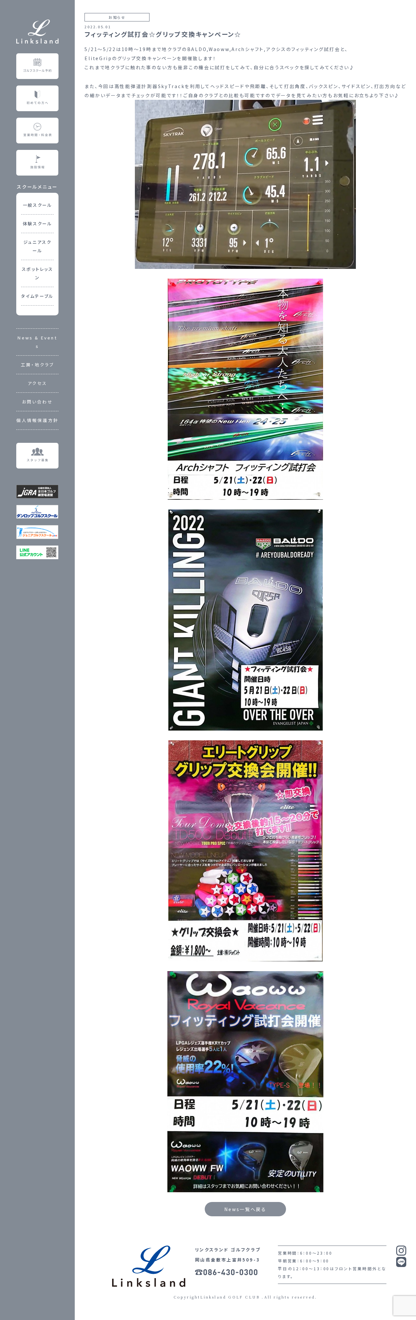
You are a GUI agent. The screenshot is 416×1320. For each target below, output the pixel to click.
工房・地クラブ (37, 365)
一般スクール (37, 205)
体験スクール (37, 223)
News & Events (37, 342)
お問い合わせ (37, 402)
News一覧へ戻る (245, 1209)
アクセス (37, 383)
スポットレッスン (37, 273)
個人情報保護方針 (37, 420)
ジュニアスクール (37, 246)
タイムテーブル (37, 296)
